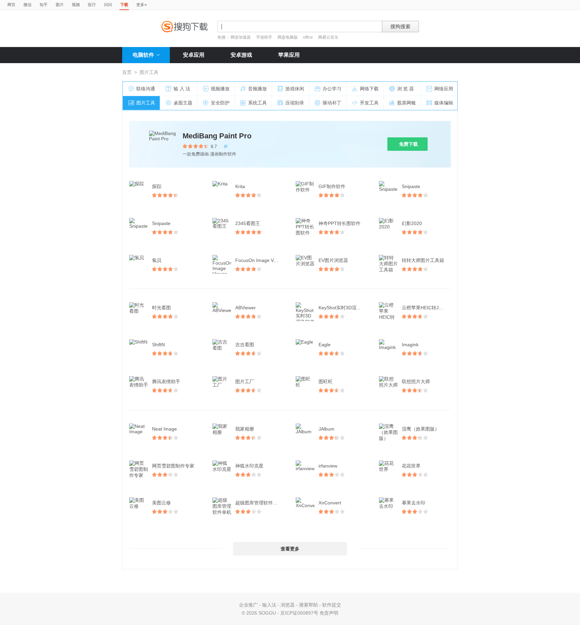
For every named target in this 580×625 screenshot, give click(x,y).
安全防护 (220, 102)
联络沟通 (145, 88)
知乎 (44, 4)
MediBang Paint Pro (217, 136)
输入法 (269, 605)
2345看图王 (247, 223)
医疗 (92, 4)
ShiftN (158, 344)
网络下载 (369, 88)
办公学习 (332, 88)
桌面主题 (183, 102)
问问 (108, 4)
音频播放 (257, 88)
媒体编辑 (443, 102)
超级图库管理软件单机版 (260, 502)
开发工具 (369, 102)
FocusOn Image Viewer (260, 260)
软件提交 (331, 605)
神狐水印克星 (249, 465)
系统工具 (257, 102)
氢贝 (156, 260)
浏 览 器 (405, 88)
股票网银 (406, 102)
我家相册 (244, 429)
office (308, 37)
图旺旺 (326, 381)
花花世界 (411, 465)
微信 (27, 4)
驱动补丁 (332, 102)
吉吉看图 (244, 344)
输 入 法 (182, 88)
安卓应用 (193, 55)
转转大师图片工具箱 (423, 260)
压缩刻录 (294, 102)
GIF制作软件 (332, 186)
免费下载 (408, 144)
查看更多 (290, 548)
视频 (76, 4)
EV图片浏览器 (333, 260)
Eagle (325, 344)
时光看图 (161, 307)
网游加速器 (241, 37)
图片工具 (145, 102)
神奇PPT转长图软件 (339, 223)
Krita (240, 186)
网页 (11, 4)
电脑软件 (143, 55)
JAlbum (326, 429)
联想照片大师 (416, 381)
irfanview (328, 465)
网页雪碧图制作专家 (173, 465)
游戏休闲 (294, 88)
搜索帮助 (308, 605)
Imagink (410, 344)
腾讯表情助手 (166, 381)
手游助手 (264, 37)
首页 (127, 72)
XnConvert (330, 502)
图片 (60, 4)
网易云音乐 (328, 37)
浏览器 (288, 605)
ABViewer (245, 307)
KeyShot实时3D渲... (339, 307)
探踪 (156, 186)
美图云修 (161, 502)
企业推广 (248, 605)
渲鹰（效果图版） (420, 429)
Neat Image (164, 429)
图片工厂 (244, 381)
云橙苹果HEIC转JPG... (425, 307)
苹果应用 (289, 55)
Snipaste (411, 186)
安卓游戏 (241, 55)
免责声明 (329, 613)
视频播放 (220, 88)
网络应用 (443, 88)
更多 (141, 4)
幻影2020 (412, 223)
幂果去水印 (413, 502)
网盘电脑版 (288, 37)
